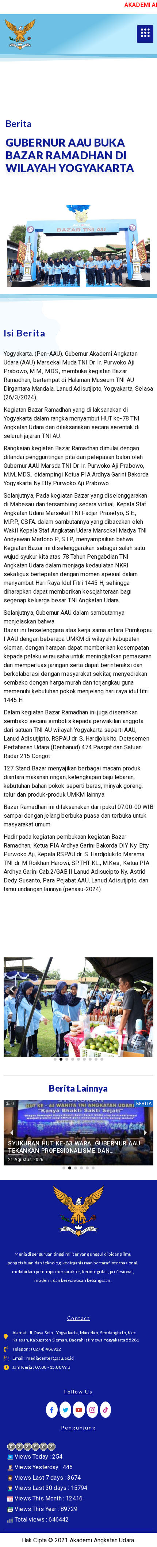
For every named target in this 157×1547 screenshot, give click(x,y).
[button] (11, 988)
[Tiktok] (105, 1410)
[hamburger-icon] (145, 34)
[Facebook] (52, 1410)
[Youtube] (79, 1410)
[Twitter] (65, 1410)
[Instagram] (92, 1410)
